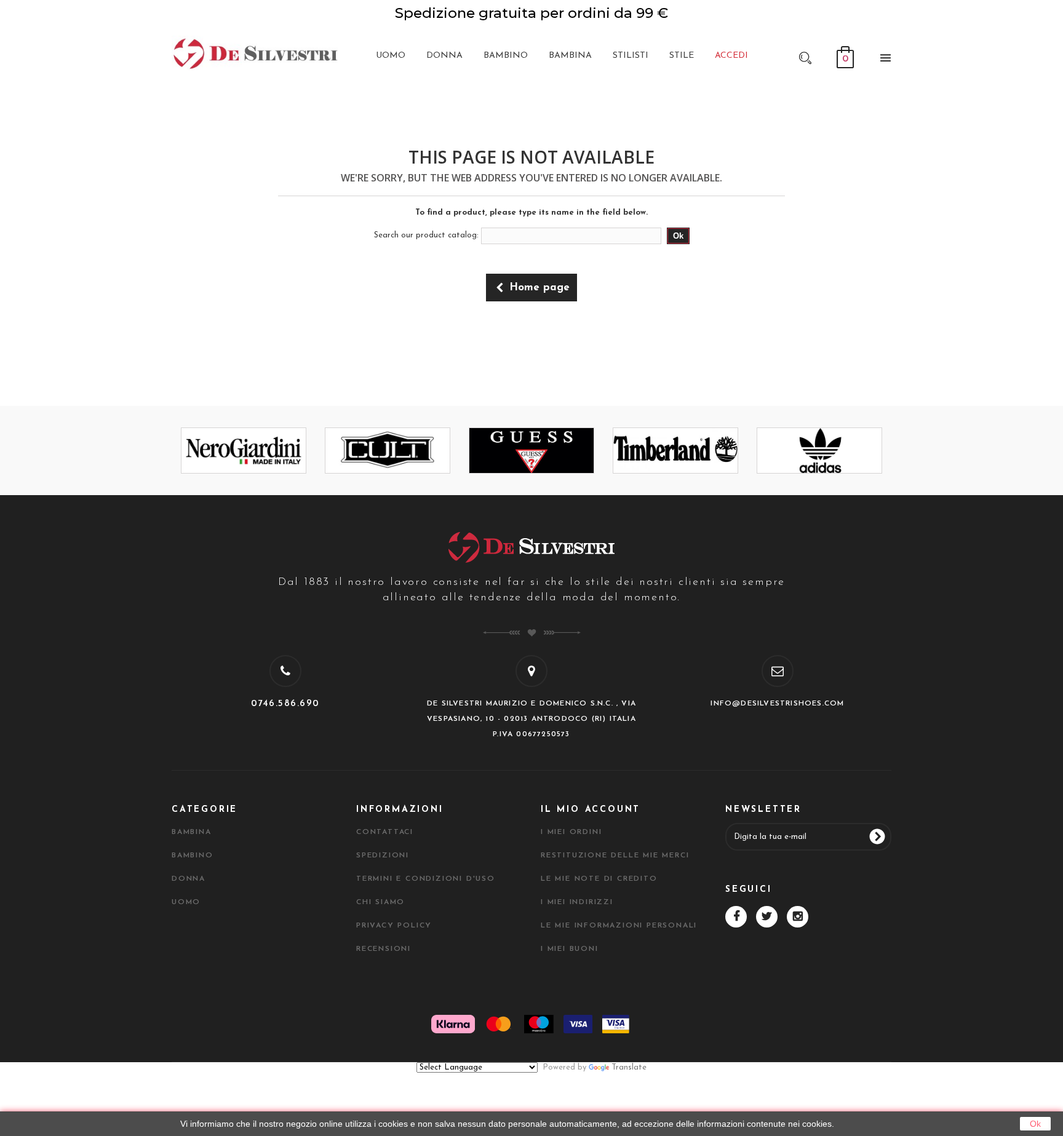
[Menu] (882, 60)
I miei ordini (571, 832)
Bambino (192, 855)
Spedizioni (382, 855)
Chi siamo (380, 902)
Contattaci (384, 832)
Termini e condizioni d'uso (425, 879)
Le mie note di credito (599, 879)
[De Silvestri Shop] (255, 53)
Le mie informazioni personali (619, 925)
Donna (188, 879)
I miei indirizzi (577, 902)
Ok (1035, 1124)
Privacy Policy (394, 925)
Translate (629, 1067)
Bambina (192, 832)
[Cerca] (805, 57)
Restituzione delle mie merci (615, 855)
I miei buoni (570, 949)
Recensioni (383, 949)
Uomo (186, 902)
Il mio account (590, 809)
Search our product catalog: (426, 235)
